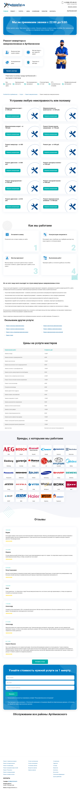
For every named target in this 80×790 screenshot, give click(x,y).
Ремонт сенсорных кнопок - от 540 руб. (52, 163)
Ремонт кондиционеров (9, 772)
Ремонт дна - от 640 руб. (51, 144)
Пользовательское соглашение (44, 698)
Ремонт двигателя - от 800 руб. (14, 163)
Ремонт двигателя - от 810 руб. (14, 199)
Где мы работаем (57, 776)
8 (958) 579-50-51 (70, 2)
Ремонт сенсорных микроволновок (15, 325)
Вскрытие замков (32, 767)
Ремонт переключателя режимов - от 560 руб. (51, 199)
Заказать (11, 694)
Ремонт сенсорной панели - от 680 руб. (52, 181)
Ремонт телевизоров (8, 765)
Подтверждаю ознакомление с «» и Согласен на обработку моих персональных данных (41, 703)
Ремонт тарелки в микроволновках (15, 328)
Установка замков (32, 765)
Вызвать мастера (11, 71)
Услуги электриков (32, 763)
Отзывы (55, 765)
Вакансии (55, 767)
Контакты (55, 770)
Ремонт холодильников (9, 763)
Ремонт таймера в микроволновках (52, 328)
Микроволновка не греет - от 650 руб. (14, 108)
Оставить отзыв (40, 661)
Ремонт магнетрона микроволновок (52, 325)
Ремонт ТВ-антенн (7, 770)
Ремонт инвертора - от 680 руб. (14, 145)
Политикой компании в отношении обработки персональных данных (47, 702)
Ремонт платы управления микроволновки (17, 332)
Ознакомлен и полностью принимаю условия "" (31, 698)
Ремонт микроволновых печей (10, 767)
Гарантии (55, 763)
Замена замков (32, 770)
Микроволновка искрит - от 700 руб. (14, 127)
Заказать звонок (72, 6)
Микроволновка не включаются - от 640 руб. (51, 108)
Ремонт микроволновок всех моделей (53, 332)
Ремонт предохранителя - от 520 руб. (13, 181)
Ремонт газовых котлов (8, 774)
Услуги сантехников (33, 761)
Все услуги (55, 772)
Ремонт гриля (9, 335)
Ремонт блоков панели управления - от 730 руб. (51, 127)
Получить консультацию (12, 116)
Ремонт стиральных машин (10, 761)
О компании (56, 761)
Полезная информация (58, 774)
